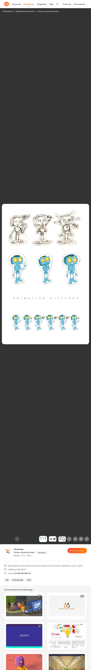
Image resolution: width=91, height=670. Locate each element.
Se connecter (79, 4)
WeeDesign (19, 549)
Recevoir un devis (77, 550)
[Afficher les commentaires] (81, 539)
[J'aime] (75, 539)
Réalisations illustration (25, 11)
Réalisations (29, 4)
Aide (51, 4)
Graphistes (41, 4)
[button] (69, 539)
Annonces (16, 4)
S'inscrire (67, 4)
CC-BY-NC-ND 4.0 (23, 573)
